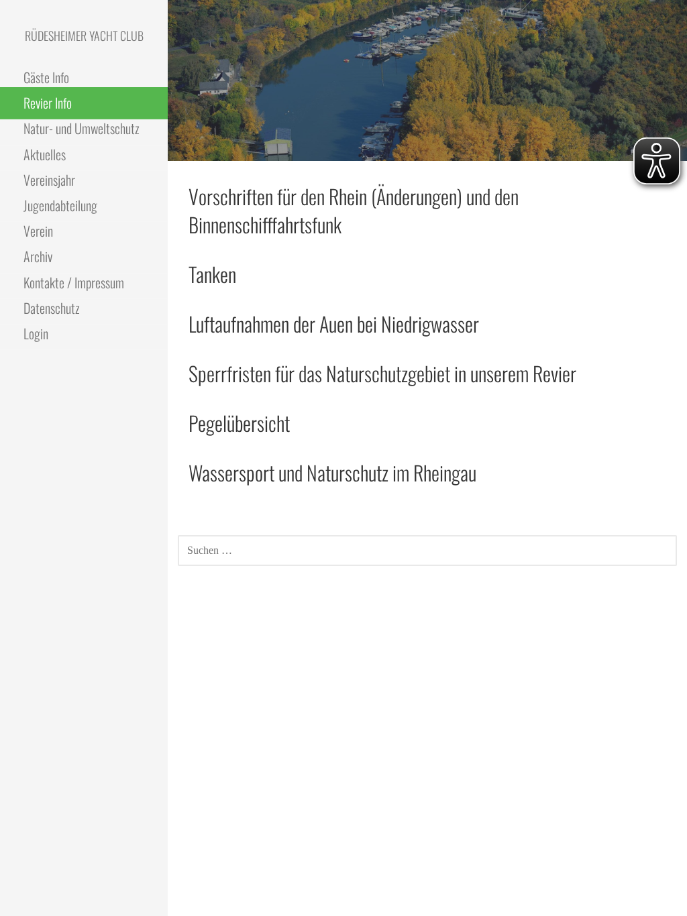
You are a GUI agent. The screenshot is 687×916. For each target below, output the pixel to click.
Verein (38, 231)
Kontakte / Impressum (73, 282)
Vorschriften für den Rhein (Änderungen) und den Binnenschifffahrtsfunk (354, 210)
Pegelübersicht (239, 423)
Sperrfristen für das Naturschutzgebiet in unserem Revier (382, 373)
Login (35, 333)
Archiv (37, 256)
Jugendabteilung (60, 205)
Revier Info (47, 103)
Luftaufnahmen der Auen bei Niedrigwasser (334, 323)
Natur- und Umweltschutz (81, 128)
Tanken (212, 274)
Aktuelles (44, 154)
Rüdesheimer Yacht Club (84, 35)
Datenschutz (51, 308)
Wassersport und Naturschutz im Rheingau (332, 472)
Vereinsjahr (49, 180)
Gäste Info (46, 77)
